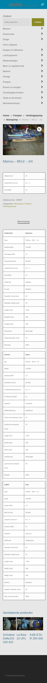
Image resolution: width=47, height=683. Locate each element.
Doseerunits (8, 34)
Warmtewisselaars (11, 103)
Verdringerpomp (34, 115)
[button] (42, 4)
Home (6, 115)
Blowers (6, 29)
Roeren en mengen (12, 87)
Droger (6, 39)
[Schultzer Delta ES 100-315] (9, 623)
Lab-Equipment (10, 55)
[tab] (23, 221)
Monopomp (12, 119)
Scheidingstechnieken (13, 93)
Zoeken (7, 16)
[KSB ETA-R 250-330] (36, 623)
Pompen (7, 82)
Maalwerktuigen (10, 61)
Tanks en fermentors (12, 98)
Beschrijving (23, 221)
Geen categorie (10, 45)
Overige (6, 77)
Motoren (6, 71)
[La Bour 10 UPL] (23, 623)
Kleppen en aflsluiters (13, 50)
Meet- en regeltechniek (13, 66)
